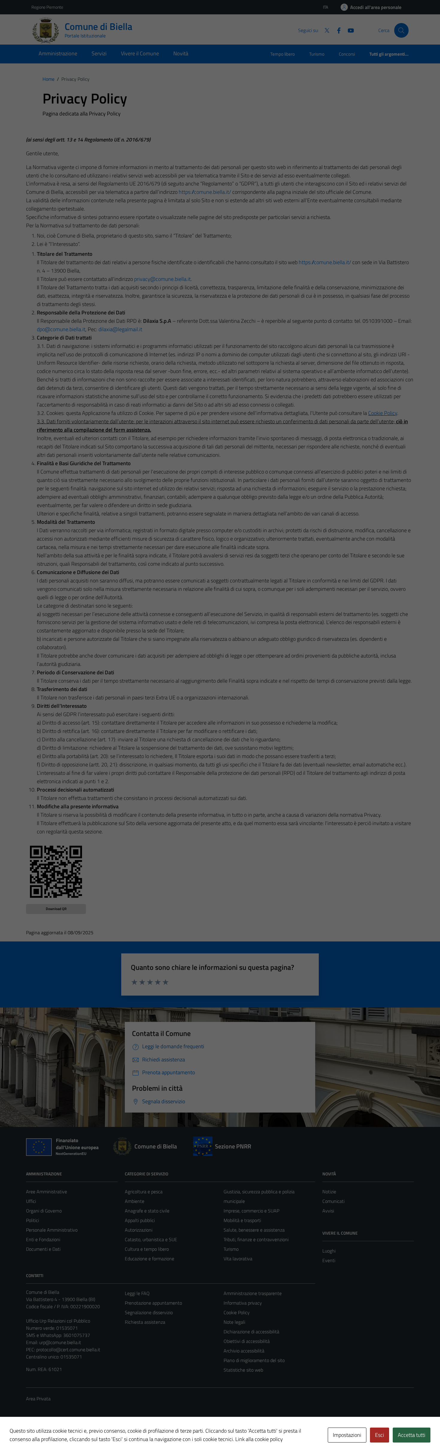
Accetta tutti (411, 1435)
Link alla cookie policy (259, 1439)
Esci (379, 1435)
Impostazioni (347, 1435)
